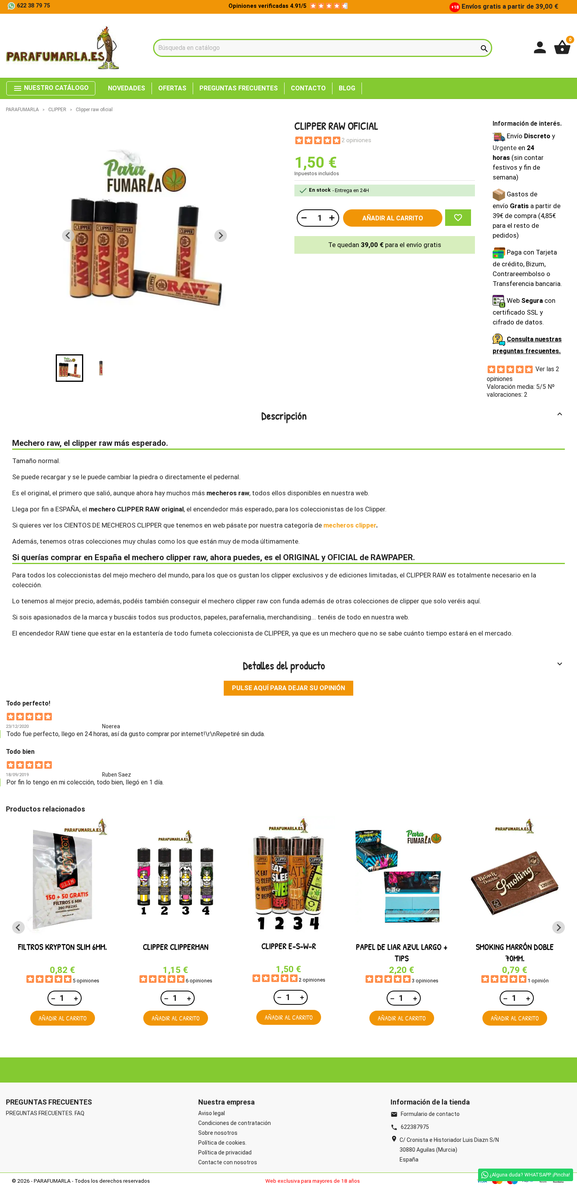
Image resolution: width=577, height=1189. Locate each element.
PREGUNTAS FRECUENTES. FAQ (45, 1113)
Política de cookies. (222, 1143)
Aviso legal (211, 1113)
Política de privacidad (225, 1152)
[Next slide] (220, 235)
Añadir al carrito (392, 218)
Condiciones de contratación (234, 1123)
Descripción (413, 416)
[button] (69, 368)
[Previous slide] (68, 235)
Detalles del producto (404, 665)
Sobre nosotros (217, 1133)
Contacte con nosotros (227, 1162)
